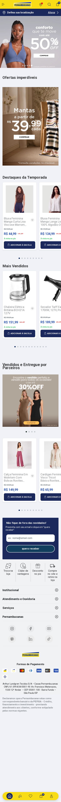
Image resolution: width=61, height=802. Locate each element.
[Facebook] (30, 628)
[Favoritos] (30, 796)
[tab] (22, 65)
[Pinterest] (12, 639)
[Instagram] (12, 628)
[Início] (9, 796)
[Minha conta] (51, 796)
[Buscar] (20, 796)
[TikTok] (49, 639)
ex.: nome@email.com (20, 538)
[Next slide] (55, 42)
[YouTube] (49, 628)
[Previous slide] (6, 42)
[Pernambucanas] (22, 4)
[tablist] (30, 256)
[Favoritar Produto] (32, 220)
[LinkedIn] (30, 639)
